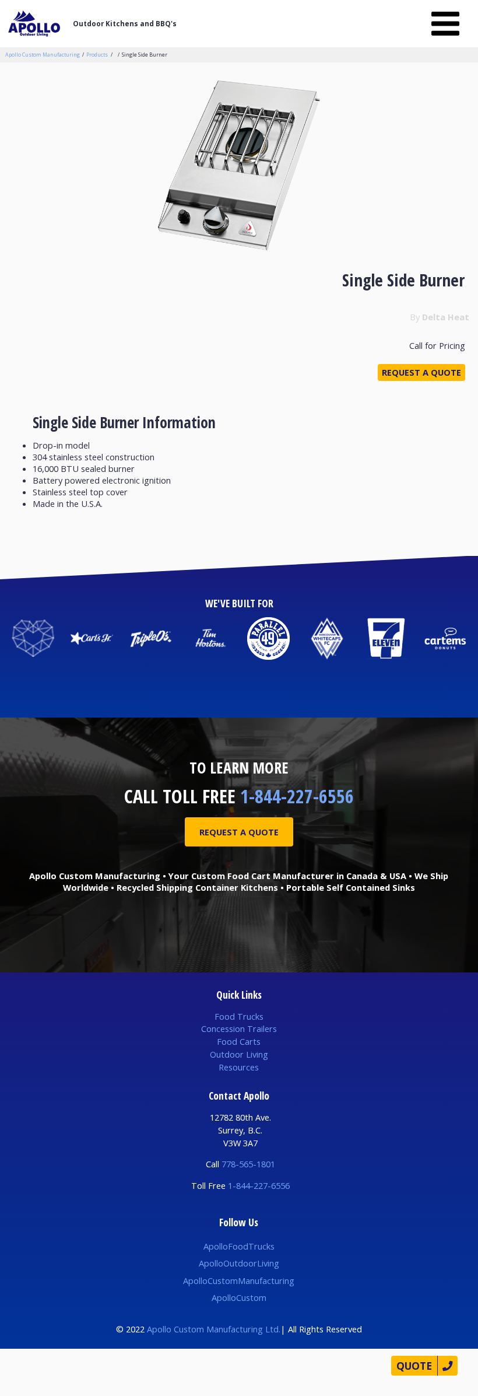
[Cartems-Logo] (445, 638)
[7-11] (386, 638)
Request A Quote (239, 832)
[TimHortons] (209, 638)
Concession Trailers (239, 1028)
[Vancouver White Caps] (327, 638)
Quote (414, 1366)
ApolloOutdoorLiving (239, 1263)
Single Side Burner (144, 54)
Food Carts (239, 1041)
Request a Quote (421, 372)
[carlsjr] (91, 638)
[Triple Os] (150, 638)
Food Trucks (239, 1016)
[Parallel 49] (268, 638)
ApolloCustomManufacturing (238, 1280)
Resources (239, 1067)
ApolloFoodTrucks (239, 1246)
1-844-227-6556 (297, 796)
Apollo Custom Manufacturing (42, 54)
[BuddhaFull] (32, 638)
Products (97, 54)
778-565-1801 (248, 1164)
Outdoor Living (239, 1054)
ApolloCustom (239, 1297)
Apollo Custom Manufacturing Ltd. (213, 1329)
